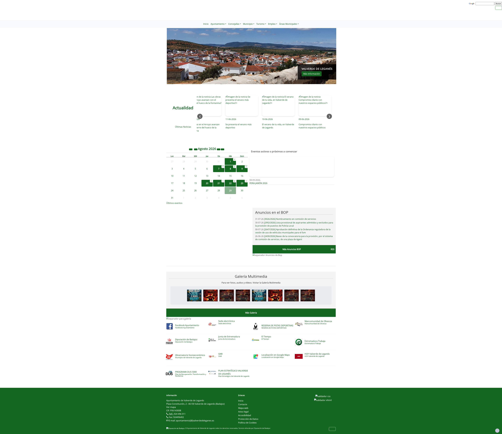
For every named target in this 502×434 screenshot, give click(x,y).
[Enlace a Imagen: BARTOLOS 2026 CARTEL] (194, 295)
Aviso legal (243, 411)
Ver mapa (171, 407)
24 (172, 190)
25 (184, 190)
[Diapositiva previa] (179, 56)
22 (230, 183)
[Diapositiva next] (323, 56)
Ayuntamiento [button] (218, 23)
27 (207, 190)
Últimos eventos (174, 203)
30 (242, 190)
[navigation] (485, 3)
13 (207, 175)
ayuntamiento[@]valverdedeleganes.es (195, 420)
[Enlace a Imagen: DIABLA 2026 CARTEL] (210, 295)
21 (219, 183)
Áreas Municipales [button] (288, 23)
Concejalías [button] (233, 23)
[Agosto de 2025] (191, 149)
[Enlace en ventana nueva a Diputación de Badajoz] (175, 428)
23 (242, 183)
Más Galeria (251, 312)
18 (184, 183)
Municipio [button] (248, 23)
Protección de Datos (248, 419)
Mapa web (243, 408)
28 (219, 190)
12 (195, 175)
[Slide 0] (249, 80)
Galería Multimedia (251, 276)
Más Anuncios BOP (292, 249)
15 (230, 175)
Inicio (206, 23)
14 (219, 175)
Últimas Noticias (183, 127)
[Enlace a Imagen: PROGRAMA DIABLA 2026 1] (227, 295)
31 (172, 197)
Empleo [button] (272, 23)
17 (172, 183)
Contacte (242, 404)
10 (172, 175)
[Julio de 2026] (196, 149)
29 (230, 190)
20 (207, 183)
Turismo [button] (260, 23)
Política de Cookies (247, 422)
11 (184, 175)
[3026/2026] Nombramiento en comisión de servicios (290, 219)
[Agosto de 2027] (219, 149)
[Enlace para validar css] (322, 396)
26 (195, 190)
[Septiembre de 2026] (222, 149)
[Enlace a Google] (472, 3)
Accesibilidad (244, 415)
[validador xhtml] (323, 399)
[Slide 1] (254, 80)
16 (242, 175)
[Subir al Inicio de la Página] (497, 431)
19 (195, 183)
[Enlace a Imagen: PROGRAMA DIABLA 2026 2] (243, 295)
